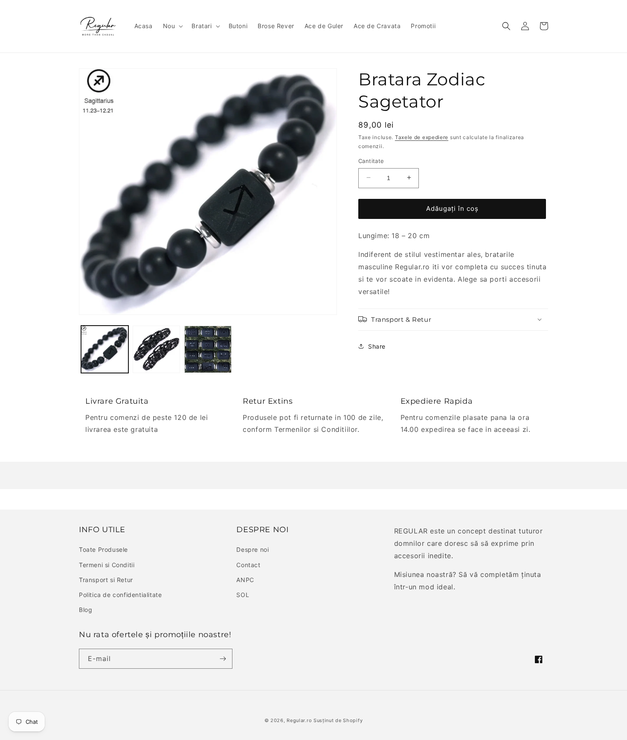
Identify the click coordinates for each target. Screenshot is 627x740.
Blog (85, 609)
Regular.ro (299, 720)
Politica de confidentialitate (120, 594)
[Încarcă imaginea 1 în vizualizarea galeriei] (104, 349)
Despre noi (252, 549)
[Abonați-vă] (222, 659)
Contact (248, 564)
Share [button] (377, 346)
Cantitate (371, 160)
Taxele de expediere (421, 137)
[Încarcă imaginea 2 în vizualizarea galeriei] (156, 349)
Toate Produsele (103, 549)
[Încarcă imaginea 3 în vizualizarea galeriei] (208, 349)
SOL (242, 594)
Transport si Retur (106, 579)
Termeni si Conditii (106, 564)
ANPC (245, 579)
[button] (172, 26)
